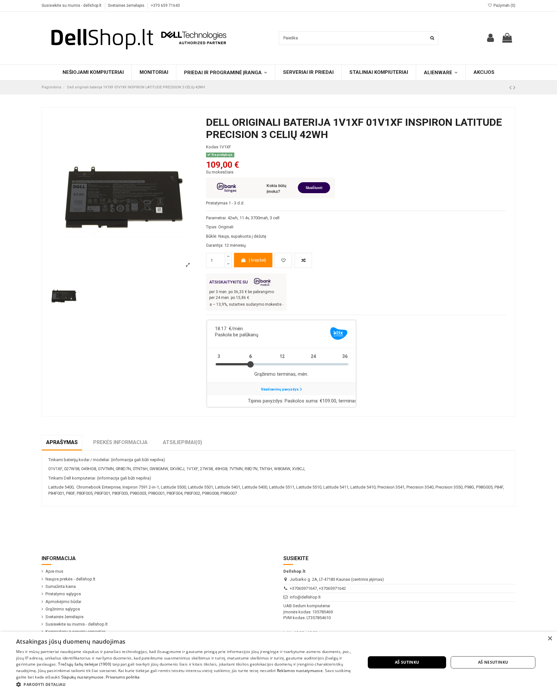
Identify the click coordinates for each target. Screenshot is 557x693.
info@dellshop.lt (305, 597)
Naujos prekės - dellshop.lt (70, 579)
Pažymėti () (504, 5)
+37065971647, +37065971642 (318, 588)
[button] (185, 684)
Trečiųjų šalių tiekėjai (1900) (84, 664)
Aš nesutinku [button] (493, 662)
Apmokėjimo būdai (63, 601)
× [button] (549, 638)
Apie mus (54, 571)
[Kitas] (514, 87)
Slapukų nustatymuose (82, 677)
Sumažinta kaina (60, 586)
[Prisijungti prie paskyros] (490, 38)
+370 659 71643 (165, 5)
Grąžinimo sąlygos (62, 609)
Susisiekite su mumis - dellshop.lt (72, 5)
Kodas (212, 146)
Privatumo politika (123, 677)
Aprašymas (62, 442)
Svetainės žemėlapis (126, 5)
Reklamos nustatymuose (300, 670)
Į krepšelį (257, 260)
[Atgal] (511, 87)
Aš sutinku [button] (407, 662)
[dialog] (278, 662)
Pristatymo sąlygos (63, 593)
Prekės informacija (120, 442)
